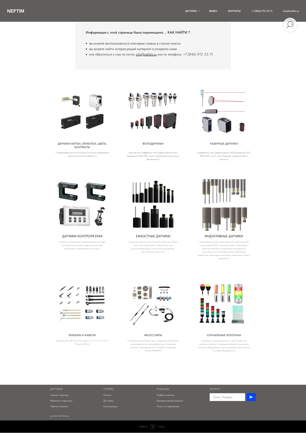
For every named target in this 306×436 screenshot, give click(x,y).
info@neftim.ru (291, 11)
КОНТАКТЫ (234, 11)
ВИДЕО (213, 11)
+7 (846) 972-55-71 (261, 11)
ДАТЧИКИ (191, 11)
